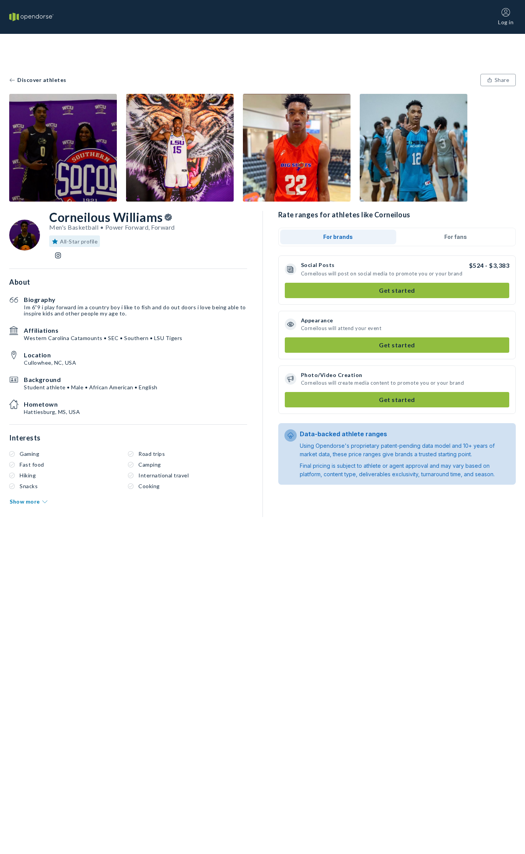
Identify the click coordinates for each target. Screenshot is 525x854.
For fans (455, 237)
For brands (338, 237)
